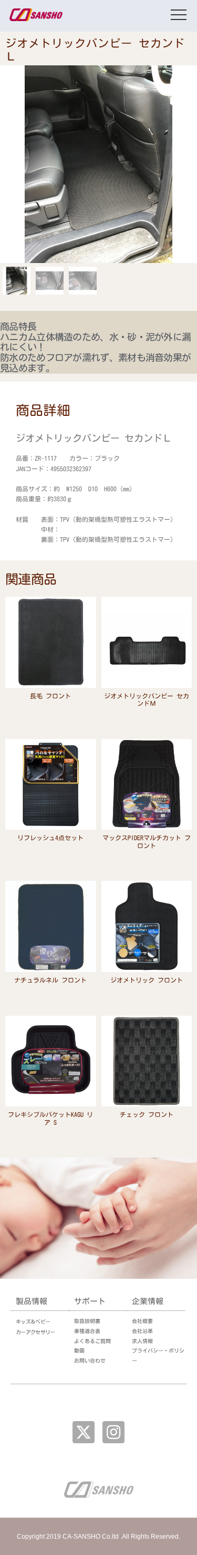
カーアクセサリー (35, 1332)
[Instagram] (113, 1432)
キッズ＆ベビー (33, 1321)
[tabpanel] (98, 489)
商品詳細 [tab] (43, 410)
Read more (50, 710)
